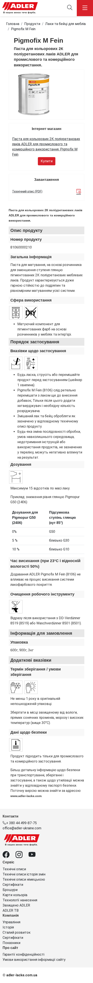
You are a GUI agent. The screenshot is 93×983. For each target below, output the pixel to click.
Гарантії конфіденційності (23, 954)
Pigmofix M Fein (23, 29)
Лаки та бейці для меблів (65, 24)
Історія (8, 927)
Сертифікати (13, 885)
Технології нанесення (20, 900)
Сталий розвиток (16, 932)
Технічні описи (14, 869)
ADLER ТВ (11, 910)
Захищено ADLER (16, 905)
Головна (12, 24)
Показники (11, 943)
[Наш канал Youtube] (35, 856)
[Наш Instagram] (22, 856)
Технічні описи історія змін (24, 874)
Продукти (32, 24)
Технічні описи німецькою (24, 879)
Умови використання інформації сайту (34, 960)
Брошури (10, 890)
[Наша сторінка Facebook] (9, 856)
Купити (47, 161)
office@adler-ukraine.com (22, 828)
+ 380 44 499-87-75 (21, 823)
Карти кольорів (15, 895)
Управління (11, 922)
